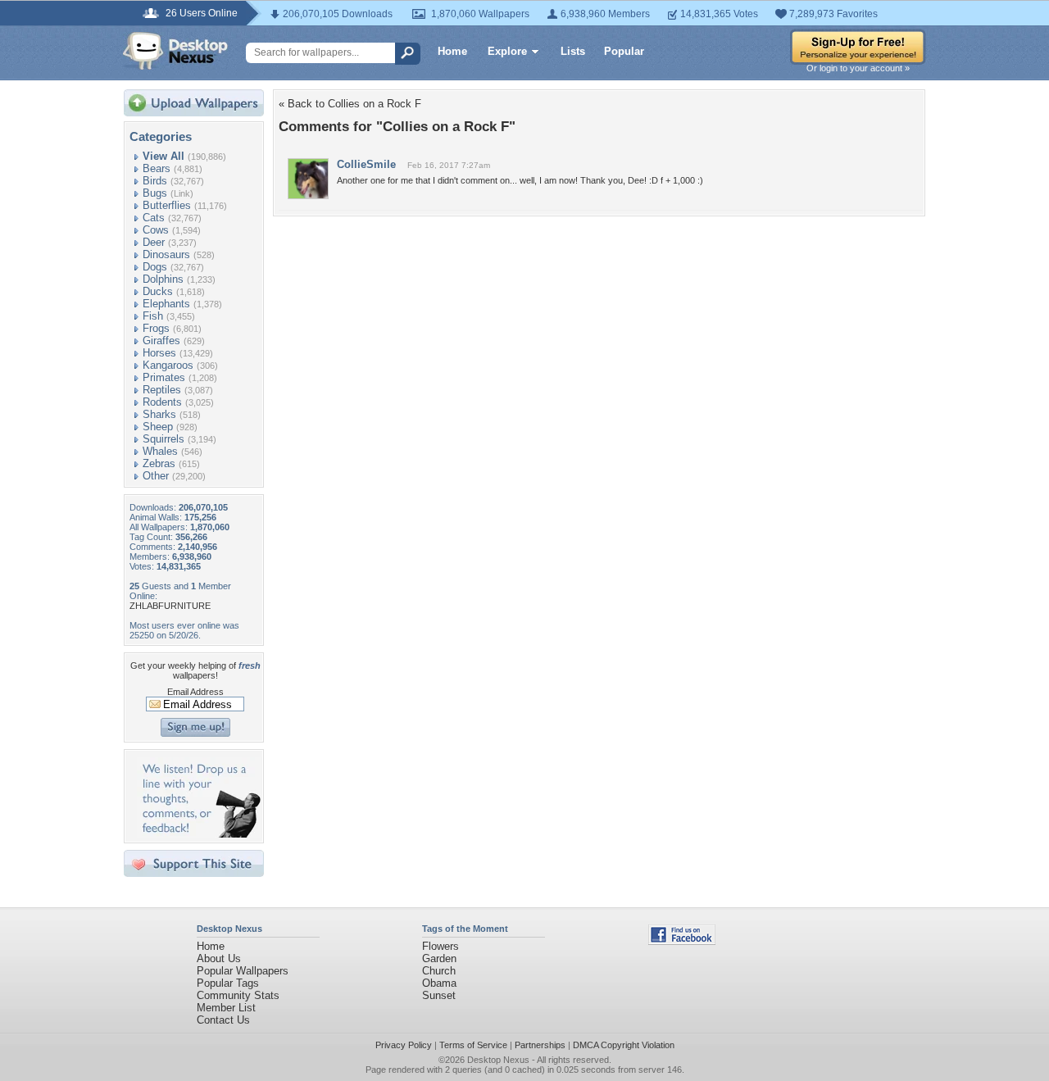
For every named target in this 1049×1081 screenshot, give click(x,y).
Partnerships (540, 1045)
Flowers (440, 946)
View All (163, 156)
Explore (507, 51)
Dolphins (163, 279)
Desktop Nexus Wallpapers (175, 51)
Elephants (166, 304)
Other (156, 476)
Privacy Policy (403, 1045)
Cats (154, 217)
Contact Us (223, 1020)
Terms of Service (473, 1045)
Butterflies (167, 205)
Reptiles (162, 390)
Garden (439, 958)
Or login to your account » (858, 68)
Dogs (155, 267)
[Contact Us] (199, 834)
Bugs (155, 193)
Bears (156, 168)
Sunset (439, 995)
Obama (439, 983)
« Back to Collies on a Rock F (350, 104)
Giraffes (161, 340)
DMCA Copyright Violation (623, 1045)
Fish (153, 316)
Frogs (156, 328)
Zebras (159, 463)
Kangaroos (168, 365)
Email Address (195, 692)
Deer (154, 242)
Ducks (158, 291)
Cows (156, 230)
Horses (159, 353)
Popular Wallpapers (242, 971)
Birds (155, 181)
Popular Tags (228, 983)
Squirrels (163, 439)
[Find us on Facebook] (681, 941)
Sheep (158, 426)
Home (452, 51)
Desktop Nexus (498, 1060)
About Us (219, 958)
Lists (573, 51)
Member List (226, 1008)
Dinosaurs (166, 254)
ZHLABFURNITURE (170, 606)
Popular (624, 51)
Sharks (159, 414)
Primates (164, 377)
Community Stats (238, 995)
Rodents (162, 402)
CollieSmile (366, 164)
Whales (160, 451)
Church (439, 971)
